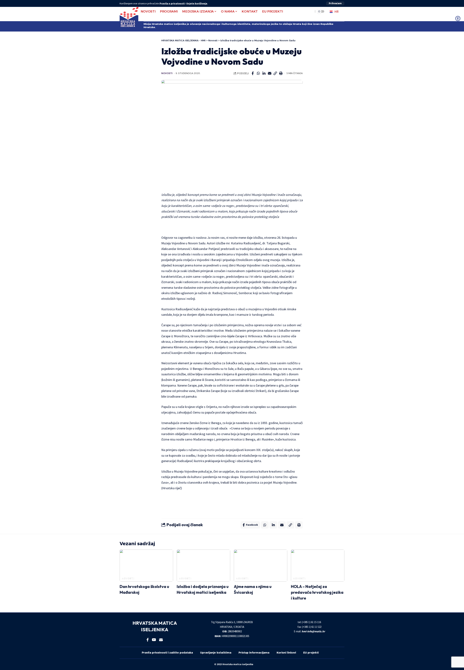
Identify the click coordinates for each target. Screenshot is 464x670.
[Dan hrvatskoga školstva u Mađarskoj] (146, 566)
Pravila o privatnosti (172, 3)
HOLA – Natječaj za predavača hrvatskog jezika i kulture (317, 592)
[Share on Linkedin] (263, 73)
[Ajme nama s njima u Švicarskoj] (260, 566)
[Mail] (161, 640)
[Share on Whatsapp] (258, 73)
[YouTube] (154, 640)
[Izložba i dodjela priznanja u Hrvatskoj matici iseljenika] (203, 566)
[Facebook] (148, 640)
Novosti (167, 73)
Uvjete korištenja (196, 3)
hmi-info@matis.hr (313, 631)
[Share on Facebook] (252, 73)
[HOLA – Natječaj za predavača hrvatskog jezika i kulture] (317, 566)
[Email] (269, 73)
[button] (335, 3)
